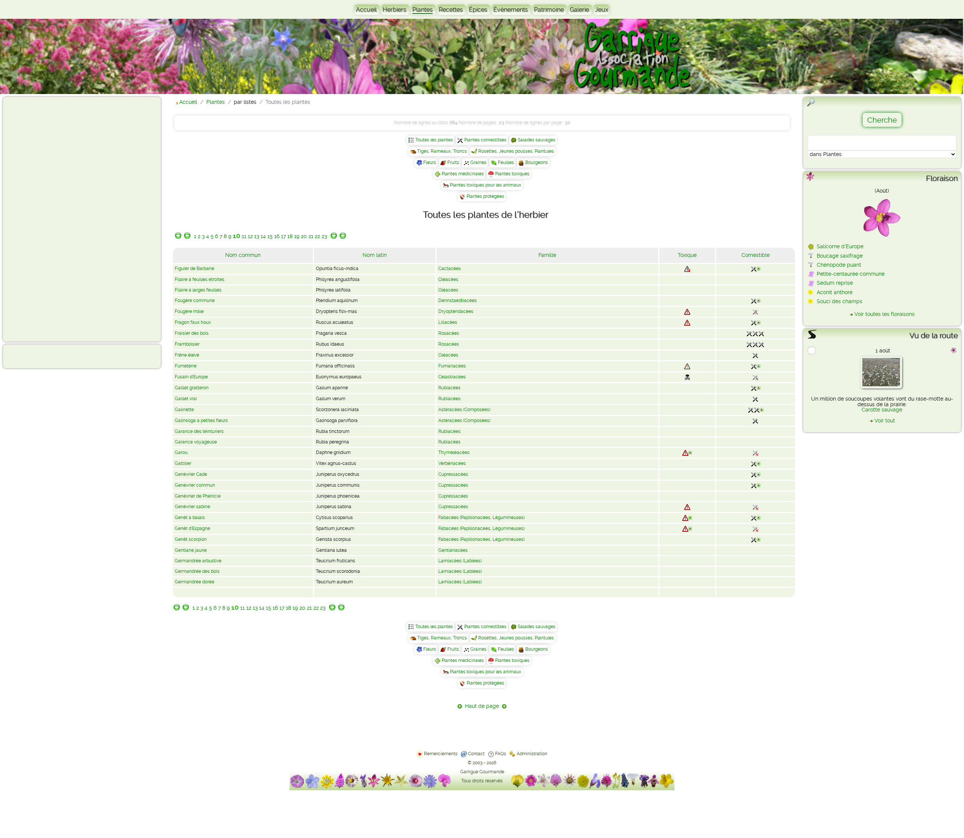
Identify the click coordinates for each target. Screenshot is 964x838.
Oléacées (448, 279)
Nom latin (375, 255)
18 (290, 236)
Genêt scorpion (191, 539)
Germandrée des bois (197, 571)
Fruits (453, 162)
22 (317, 236)
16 (276, 236)
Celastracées (452, 377)
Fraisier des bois (192, 333)
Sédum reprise (835, 283)
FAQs (500, 753)
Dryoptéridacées (455, 311)
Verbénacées (452, 463)
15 (270, 236)
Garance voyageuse (196, 442)
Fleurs (429, 162)
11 (244, 236)
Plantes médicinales (463, 173)
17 (283, 236)
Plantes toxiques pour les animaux (485, 185)
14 (263, 236)
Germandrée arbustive (198, 560)
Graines (478, 162)
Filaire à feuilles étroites (199, 279)
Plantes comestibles (485, 140)
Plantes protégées (485, 196)
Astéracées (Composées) (464, 409)
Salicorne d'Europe (840, 246)
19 (296, 236)
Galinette (184, 409)
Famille (547, 255)
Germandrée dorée (194, 581)
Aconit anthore (835, 292)
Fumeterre (186, 366)
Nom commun (243, 255)
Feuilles (506, 162)
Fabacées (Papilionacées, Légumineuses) (481, 517)
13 (256, 236)
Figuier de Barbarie (194, 268)
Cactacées (449, 268)
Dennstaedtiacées (457, 300)
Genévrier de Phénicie (198, 496)
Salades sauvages (536, 140)
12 (250, 236)
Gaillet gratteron (192, 387)
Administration (532, 753)
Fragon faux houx (193, 322)
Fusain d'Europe (191, 377)
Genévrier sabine (192, 506)
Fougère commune (195, 300)
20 (304, 236)
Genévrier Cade (191, 474)
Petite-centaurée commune (851, 274)
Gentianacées (453, 550)
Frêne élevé (187, 355)
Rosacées (448, 333)
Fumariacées (452, 366)
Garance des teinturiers (199, 431)
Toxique (687, 255)
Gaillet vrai (186, 398)
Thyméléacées (454, 452)
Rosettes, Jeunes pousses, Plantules (516, 151)
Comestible (755, 255)
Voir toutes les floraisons (884, 314)
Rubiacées (449, 387)
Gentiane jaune (191, 550)
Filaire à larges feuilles (198, 290)
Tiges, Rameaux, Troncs (442, 151)
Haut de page (482, 706)
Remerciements (441, 753)
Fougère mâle (189, 311)
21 (310, 236)
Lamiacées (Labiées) (460, 560)
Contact (476, 753)
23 (324, 236)
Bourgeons (536, 162)
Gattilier (183, 463)
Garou (181, 452)
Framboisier (187, 344)
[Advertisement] (36, 219)
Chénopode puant (839, 265)
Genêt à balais (190, 517)
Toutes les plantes (434, 140)
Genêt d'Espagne (192, 528)
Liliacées (447, 322)
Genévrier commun (195, 485)
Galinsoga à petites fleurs (201, 420)
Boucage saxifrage (840, 256)
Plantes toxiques (512, 173)
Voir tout (884, 420)
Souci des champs (839, 301)
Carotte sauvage (882, 410)
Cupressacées (453, 474)
